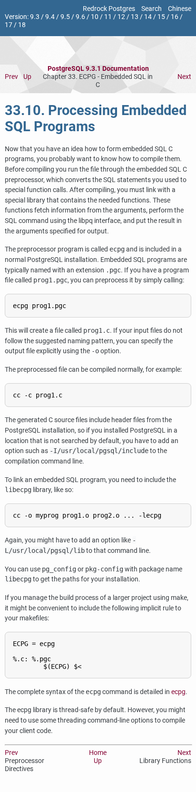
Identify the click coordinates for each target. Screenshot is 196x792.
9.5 (65, 17)
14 (148, 17)
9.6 (80, 17)
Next (184, 77)
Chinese (179, 9)
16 (174, 17)
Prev (11, 77)
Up (27, 77)
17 (8, 25)
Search (151, 9)
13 (134, 17)
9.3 (34, 17)
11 (108, 17)
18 (22, 25)
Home (98, 753)
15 (161, 17)
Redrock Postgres (109, 9)
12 (121, 17)
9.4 (50, 17)
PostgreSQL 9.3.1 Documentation (98, 69)
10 (94, 17)
